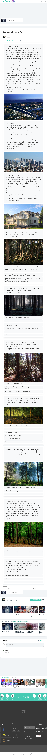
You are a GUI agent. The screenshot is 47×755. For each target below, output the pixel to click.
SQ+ (13, 1)
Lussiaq (6, 650)
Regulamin (26, 734)
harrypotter (19, 735)
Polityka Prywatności (28, 738)
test (18, 730)
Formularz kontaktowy (28, 740)
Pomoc (25, 731)
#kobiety (14, 621)
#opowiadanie (19, 621)
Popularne (13, 754)
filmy (14, 737)
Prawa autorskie (27, 736)
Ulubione (21, 40)
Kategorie (22, 754)
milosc (14, 730)
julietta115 (8, 36)
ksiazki (18, 737)
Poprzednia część (13, 20)
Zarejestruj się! (23, 697)
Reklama (28, 727)
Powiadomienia (31, 754)
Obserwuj (12, 40)
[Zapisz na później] (24, 40)
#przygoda (25, 621)
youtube (14, 739)
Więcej (41, 754)
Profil (43, 599)
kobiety (19, 732)
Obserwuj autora (36, 599)
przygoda (14, 732)
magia (14, 735)
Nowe (4, 754)
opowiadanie (15, 728)
